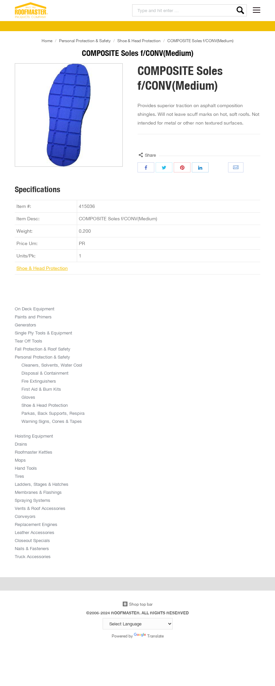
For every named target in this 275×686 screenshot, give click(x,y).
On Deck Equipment (34, 308)
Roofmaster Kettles (33, 452)
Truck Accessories (33, 556)
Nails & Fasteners (32, 548)
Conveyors (25, 516)
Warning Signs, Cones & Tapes (51, 421)
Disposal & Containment (44, 373)
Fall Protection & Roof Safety (42, 349)
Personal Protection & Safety (85, 40)
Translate (155, 635)
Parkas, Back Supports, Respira (53, 413)
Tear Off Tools (28, 341)
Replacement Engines (36, 524)
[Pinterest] (182, 167)
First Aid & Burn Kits (41, 389)
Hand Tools (26, 468)
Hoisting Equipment (34, 436)
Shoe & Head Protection (139, 40)
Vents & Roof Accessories (40, 508)
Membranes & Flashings (38, 492)
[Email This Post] (236, 167)
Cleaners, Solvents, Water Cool (51, 365)
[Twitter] (164, 167)
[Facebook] (146, 167)
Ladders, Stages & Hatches (41, 484)
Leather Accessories (34, 532)
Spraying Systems (32, 500)
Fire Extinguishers (38, 381)
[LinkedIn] (200, 167)
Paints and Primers (33, 316)
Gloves (28, 397)
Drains (21, 444)
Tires (19, 476)
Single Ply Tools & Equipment (43, 332)
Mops (20, 460)
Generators (25, 324)
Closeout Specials (32, 540)
